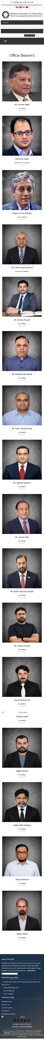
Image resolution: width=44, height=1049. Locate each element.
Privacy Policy (20, 1031)
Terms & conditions (8, 1031)
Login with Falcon (37, 5)
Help (14, 2)
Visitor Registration (7, 5)
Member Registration (20, 5)
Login (29, 5)
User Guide (30, 2)
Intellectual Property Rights (33, 1031)
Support (21, 2)
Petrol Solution (21, 1037)
